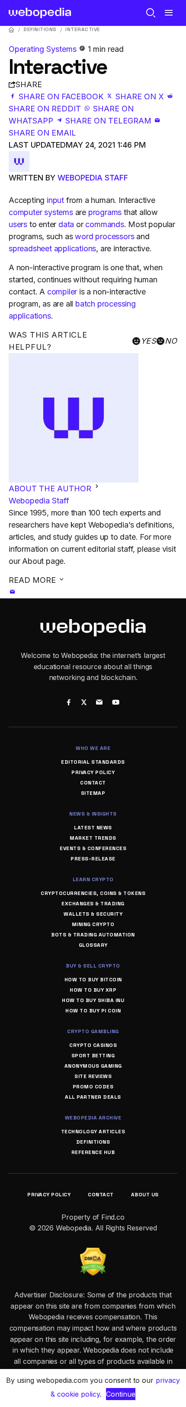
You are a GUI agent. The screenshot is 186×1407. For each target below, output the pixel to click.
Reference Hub (93, 1152)
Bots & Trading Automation (93, 934)
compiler (62, 291)
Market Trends (93, 838)
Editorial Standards (93, 762)
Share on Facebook (61, 96)
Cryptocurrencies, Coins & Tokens (93, 893)
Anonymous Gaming (93, 1065)
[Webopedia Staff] (19, 156)
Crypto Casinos (93, 1045)
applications (30, 315)
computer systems (41, 212)
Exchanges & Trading (93, 903)
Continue (120, 1394)
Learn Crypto (93, 879)
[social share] (68, 702)
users (18, 224)
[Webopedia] (40, 13)
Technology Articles (93, 1131)
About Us (145, 1194)
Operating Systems (44, 49)
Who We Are (93, 748)
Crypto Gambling (93, 1031)
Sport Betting (93, 1055)
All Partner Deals (93, 1097)
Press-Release (93, 858)
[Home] (12, 29)
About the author (51, 488)
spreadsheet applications (52, 248)
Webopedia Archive (93, 1117)
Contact (93, 782)
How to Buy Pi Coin (93, 1010)
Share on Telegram (108, 120)
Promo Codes (93, 1086)
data (66, 224)
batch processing (105, 303)
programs (105, 212)
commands (104, 224)
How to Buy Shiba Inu (93, 1000)
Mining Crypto (93, 924)
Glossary (93, 945)
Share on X (139, 96)
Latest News (93, 827)
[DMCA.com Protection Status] (93, 1253)
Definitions (40, 29)
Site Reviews (93, 1076)
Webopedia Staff (93, 177)
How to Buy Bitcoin (93, 979)
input (55, 200)
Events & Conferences (93, 848)
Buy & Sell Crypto (93, 965)
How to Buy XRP (93, 989)
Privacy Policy (93, 772)
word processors (104, 236)
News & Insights (93, 813)
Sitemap (93, 793)
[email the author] (12, 592)
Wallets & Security (93, 914)
